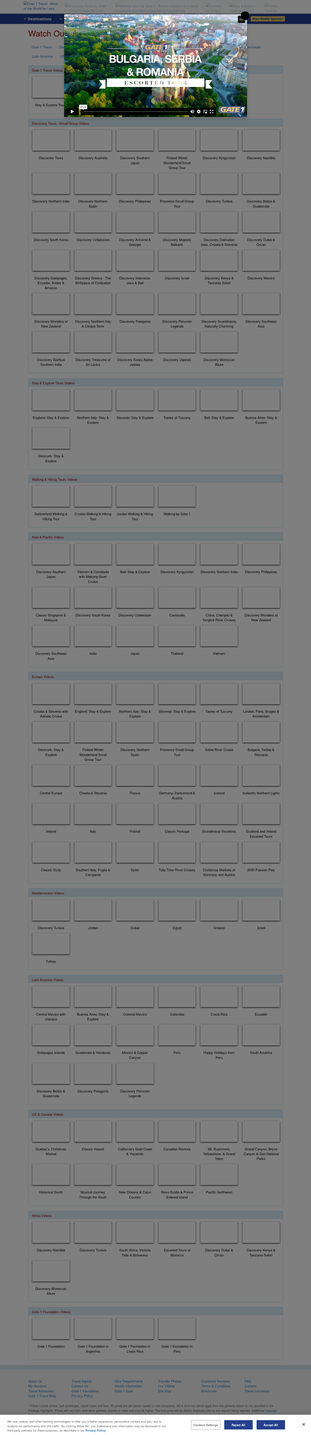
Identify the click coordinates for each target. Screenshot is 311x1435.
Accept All (270, 1424)
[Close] (304, 1424)
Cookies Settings (206, 1424)
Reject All (238, 1424)
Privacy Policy (95, 1430)
